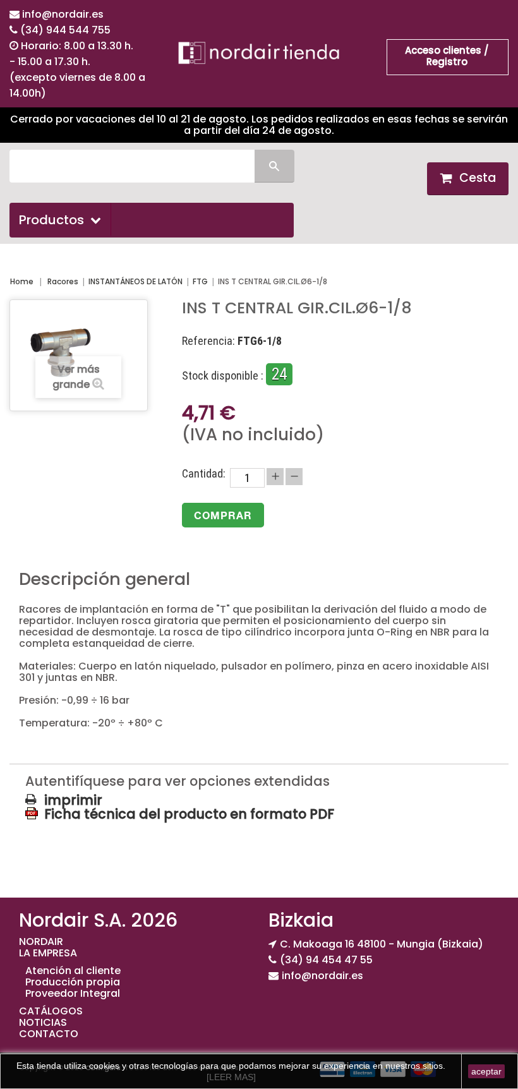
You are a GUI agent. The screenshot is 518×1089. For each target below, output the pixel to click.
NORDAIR (41, 941)
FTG (200, 281)
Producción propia (72, 982)
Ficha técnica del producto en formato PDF (189, 813)
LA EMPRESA (48, 953)
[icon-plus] (275, 476)
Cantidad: (204, 473)
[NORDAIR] (258, 53)
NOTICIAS (43, 1022)
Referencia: (208, 341)
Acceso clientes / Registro (447, 56)
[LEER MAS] (231, 1077)
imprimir (73, 800)
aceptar (486, 1071)
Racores (62, 281)
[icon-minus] (294, 476)
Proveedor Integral (72, 993)
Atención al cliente (73, 970)
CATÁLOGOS (51, 1011)
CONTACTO (48, 1033)
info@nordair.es (63, 14)
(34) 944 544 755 (65, 30)
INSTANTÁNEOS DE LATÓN (135, 281)
